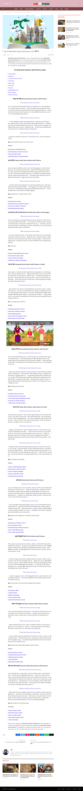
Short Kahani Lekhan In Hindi (15, 717)
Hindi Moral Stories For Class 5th (16, 396)
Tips (61, 9)
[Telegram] (4, 78)
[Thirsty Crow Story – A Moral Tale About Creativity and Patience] (61, 45)
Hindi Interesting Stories (14, 313)
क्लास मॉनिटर (11, 76)
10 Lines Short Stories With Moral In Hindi (19, 398)
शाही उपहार (10, 88)
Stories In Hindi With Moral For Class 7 (18, 253)
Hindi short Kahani (13, 719)
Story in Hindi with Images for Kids (17, 316)
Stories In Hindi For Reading (15, 471)
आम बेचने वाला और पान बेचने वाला (15, 78)
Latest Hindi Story (13, 659)
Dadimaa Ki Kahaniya (13, 595)
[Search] (79, 8)
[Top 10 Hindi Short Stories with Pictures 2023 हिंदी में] (28, 32)
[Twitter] (4, 65)
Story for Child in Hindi (14, 597)
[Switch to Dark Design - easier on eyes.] (79, 3)
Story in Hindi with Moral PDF (16, 532)
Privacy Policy (68, 789)
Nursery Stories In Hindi (14, 710)
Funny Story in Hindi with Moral (16, 400)
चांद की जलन (11, 85)
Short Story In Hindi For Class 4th (17, 206)
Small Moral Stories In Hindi (15, 657)
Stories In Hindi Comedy (14, 715)
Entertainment (29, 9)
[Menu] (3, 8)
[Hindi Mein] (41, 3)
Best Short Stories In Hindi (15, 712)
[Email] (4, 85)
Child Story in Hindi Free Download (17, 260)
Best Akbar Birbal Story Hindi (16, 208)
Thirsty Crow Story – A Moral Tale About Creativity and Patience (73, 44)
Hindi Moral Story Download (15, 476)
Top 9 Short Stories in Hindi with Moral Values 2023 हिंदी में (40, 743)
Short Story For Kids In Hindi (15, 255)
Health (45, 9)
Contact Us (74, 789)
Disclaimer (63, 789)
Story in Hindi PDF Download (15, 530)
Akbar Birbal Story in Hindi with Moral (18, 156)
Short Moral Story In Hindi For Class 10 (18, 527)
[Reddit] (4, 75)
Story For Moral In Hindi (14, 154)
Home (16, 9)
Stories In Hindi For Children (15, 258)
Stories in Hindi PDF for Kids (15, 473)
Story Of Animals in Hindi (14, 525)
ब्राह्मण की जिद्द (11, 83)
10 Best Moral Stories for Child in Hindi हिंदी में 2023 (15, 742)
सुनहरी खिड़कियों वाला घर (13, 90)
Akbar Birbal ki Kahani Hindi (15, 661)
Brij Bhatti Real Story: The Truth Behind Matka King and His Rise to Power (45, 776)
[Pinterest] (4, 71)
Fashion (38, 9)
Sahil (4, 55)
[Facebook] (4, 61)
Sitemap (79, 789)
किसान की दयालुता (12, 92)
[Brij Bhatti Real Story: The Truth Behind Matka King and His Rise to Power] (46, 768)
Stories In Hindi (51, 55)
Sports (51, 9)
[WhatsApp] (4, 81)
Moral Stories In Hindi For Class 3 (17, 523)
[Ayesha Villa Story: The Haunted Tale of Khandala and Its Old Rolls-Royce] (10, 768)
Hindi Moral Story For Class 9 (16, 393)
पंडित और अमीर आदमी (13, 94)
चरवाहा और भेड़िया (11, 74)
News (21, 9)
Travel (67, 9)
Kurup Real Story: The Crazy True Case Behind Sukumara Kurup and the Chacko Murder (27, 776)
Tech (56, 9)
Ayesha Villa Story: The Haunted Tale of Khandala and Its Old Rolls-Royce (10, 775)
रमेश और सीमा (11, 81)
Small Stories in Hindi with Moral (17, 403)
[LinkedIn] (4, 68)
